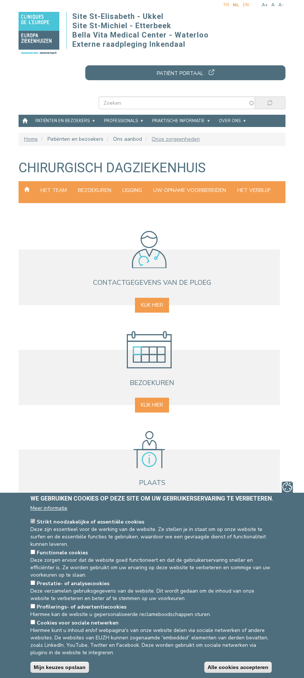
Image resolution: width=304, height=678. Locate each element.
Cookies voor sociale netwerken (78, 622)
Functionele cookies (62, 552)
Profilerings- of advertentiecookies (81, 606)
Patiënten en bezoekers (62, 121)
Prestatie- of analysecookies (73, 583)
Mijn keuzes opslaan (60, 667)
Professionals (121, 121)
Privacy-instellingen (287, 487)
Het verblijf (254, 190)
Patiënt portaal (180, 73)
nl (236, 5)
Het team (53, 190)
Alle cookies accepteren (238, 667)
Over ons (230, 121)
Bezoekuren (94, 190)
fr (226, 5)
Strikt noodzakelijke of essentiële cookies (90, 521)
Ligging (132, 190)
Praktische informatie (178, 121)
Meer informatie (48, 508)
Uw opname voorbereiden (189, 190)
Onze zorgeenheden (176, 139)
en (246, 5)
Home (25, 120)
